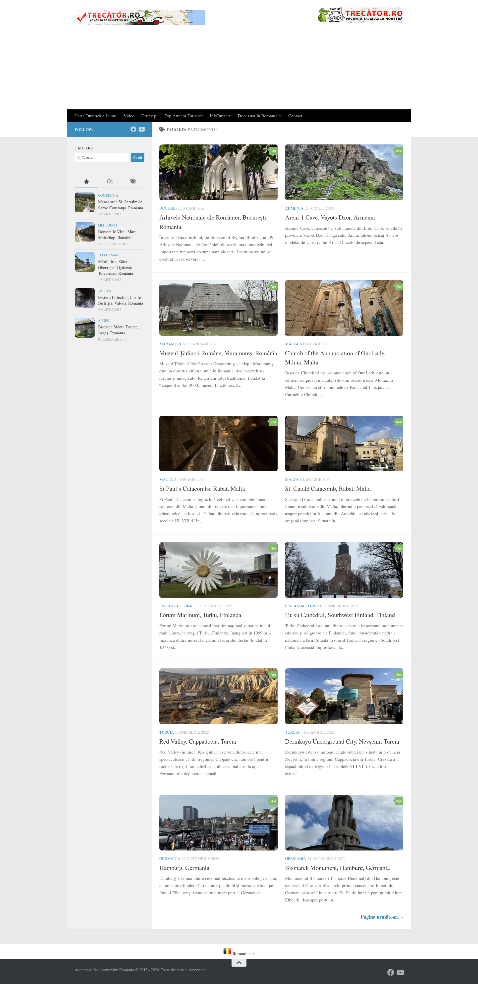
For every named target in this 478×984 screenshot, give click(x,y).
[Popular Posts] (86, 181)
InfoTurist (218, 116)
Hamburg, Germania (184, 867)
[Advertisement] (239, 72)
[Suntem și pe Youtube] (141, 129)
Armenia (294, 208)
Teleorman (108, 255)
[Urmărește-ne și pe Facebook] (133, 129)
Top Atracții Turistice (184, 116)
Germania (169, 858)
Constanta (108, 195)
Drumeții (149, 116)
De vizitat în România (257, 116)
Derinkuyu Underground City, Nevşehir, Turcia (342, 741)
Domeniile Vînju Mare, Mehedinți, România (118, 234)
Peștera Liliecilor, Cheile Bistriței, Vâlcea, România (120, 300)
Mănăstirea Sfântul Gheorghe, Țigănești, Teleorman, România (115, 267)
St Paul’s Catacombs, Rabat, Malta (202, 488)
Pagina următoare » (382, 916)
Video (128, 116)
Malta (292, 343)
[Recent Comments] (109, 181)
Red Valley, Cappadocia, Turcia (197, 741)
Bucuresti (170, 208)
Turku (188, 605)
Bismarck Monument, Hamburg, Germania (337, 867)
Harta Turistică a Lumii (95, 116)
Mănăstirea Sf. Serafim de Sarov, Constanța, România (120, 205)
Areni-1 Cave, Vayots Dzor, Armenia (330, 217)
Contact (295, 116)
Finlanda (169, 605)
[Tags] (132, 181)
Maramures (172, 343)
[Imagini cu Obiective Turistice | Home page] (140, 17)
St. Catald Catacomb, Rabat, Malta (328, 488)
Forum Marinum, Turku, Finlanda (200, 615)
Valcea (104, 290)
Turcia (166, 732)
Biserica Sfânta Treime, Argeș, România (118, 330)
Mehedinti (107, 225)
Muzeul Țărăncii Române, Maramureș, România (218, 353)
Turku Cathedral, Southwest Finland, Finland (340, 615)
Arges (103, 320)
